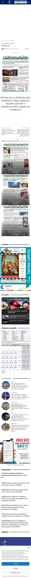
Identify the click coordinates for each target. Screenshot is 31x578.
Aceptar (15, 564)
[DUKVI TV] (3, 49)
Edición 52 (15, 234)
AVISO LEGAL (25, 576)
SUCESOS (13, 381)
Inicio (3, 40)
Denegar (15, 568)
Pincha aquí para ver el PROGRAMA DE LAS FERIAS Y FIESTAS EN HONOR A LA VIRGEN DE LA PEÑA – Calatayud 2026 (20, 406)
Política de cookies (7, 576)
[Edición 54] (15, 159)
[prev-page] (3, 239)
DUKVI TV (6, 48)
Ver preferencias (15, 572)
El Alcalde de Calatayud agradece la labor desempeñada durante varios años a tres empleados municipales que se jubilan (8, 132)
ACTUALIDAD (14, 392)
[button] (28, 547)
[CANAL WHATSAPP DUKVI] (15, 451)
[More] (23, 120)
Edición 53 (15, 203)
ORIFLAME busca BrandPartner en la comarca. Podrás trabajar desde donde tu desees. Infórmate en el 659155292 (15, 507)
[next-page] (5, 239)
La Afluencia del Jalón (9, 40)
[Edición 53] (15, 190)
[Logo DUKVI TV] (9, 2)
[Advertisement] (15, 21)
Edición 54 (15, 172)
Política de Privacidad (17, 576)
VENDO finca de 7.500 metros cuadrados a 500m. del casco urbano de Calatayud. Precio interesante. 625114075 (15, 498)
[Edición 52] (15, 221)
